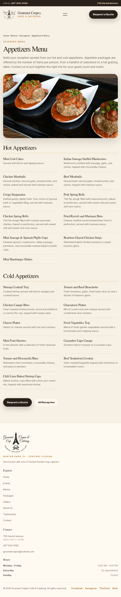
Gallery (6, 501)
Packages (8, 495)
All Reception (46, 402)
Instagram (91, 588)
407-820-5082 (19, 3)
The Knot (104, 588)
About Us (8, 508)
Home (6, 35)
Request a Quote (103, 14)
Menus (14, 35)
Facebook (77, 588)
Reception (25, 35)
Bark (115, 588)
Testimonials (9, 514)
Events (6, 483)
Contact (7, 520)
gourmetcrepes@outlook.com (18, 551)
